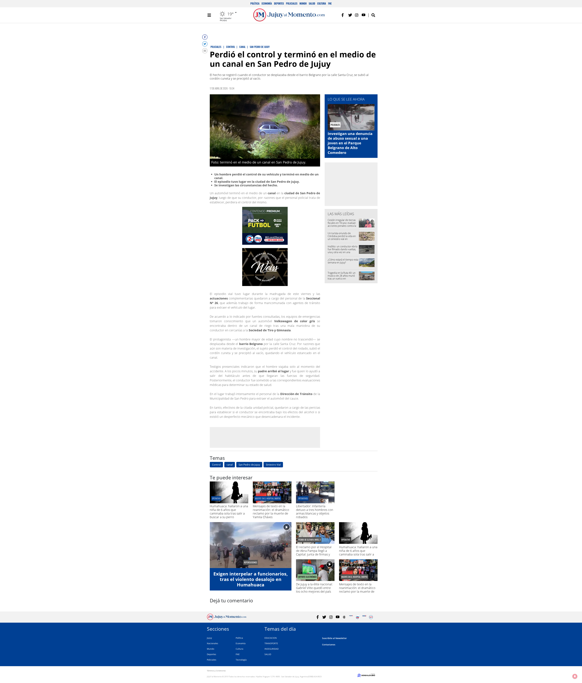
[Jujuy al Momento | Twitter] (350, 15)
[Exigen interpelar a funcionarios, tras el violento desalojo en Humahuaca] (250, 545)
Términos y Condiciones (216, 671)
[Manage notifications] (574, 676)
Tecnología (241, 659)
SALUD (267, 654)
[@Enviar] (204, 50)
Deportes (279, 3)
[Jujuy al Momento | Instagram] (357, 15)
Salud (312, 3)
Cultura (321, 3)
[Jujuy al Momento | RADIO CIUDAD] (371, 617)
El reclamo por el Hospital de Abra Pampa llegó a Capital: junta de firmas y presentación (313, 552)
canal (230, 464)
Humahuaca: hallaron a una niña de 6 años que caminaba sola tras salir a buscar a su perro (229, 511)
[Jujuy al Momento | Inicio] (372, 628)
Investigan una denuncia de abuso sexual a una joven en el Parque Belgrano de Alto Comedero (350, 143)
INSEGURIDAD (271, 648)
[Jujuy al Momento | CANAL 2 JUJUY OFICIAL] (344, 617)
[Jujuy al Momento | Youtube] (363, 15)
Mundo (303, 3)
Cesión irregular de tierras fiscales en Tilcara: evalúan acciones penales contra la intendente (342, 224)
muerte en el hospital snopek (267, 498)
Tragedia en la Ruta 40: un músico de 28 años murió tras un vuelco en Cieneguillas (341, 277)
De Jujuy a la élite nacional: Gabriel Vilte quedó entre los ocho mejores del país (314, 588)
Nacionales (212, 643)
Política (254, 3)
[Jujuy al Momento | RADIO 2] (364, 617)
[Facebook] (204, 37)
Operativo (216, 498)
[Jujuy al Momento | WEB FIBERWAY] (358, 617)
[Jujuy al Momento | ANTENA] (351, 617)
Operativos (303, 498)
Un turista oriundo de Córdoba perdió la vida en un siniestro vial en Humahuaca (342, 238)
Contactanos (328, 644)
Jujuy (209, 637)
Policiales (291, 3)
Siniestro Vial (273, 464)
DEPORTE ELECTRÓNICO (307, 577)
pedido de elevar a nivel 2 (309, 540)
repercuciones (250, 562)
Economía (267, 3)
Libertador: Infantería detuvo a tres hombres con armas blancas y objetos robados (314, 511)
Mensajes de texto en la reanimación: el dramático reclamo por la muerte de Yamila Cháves (271, 511)
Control (216, 464)
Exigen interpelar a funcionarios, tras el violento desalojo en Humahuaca (250, 579)
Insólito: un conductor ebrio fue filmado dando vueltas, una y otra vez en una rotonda (342, 251)
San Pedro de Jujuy (249, 464)
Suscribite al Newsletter (334, 638)
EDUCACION (270, 637)
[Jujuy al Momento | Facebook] (343, 15)
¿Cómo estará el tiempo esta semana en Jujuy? (343, 261)
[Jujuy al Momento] (226, 619)
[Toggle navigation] (209, 15)
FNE (330, 3)
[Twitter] (204, 44)
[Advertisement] (265, 437)
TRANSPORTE (271, 643)
